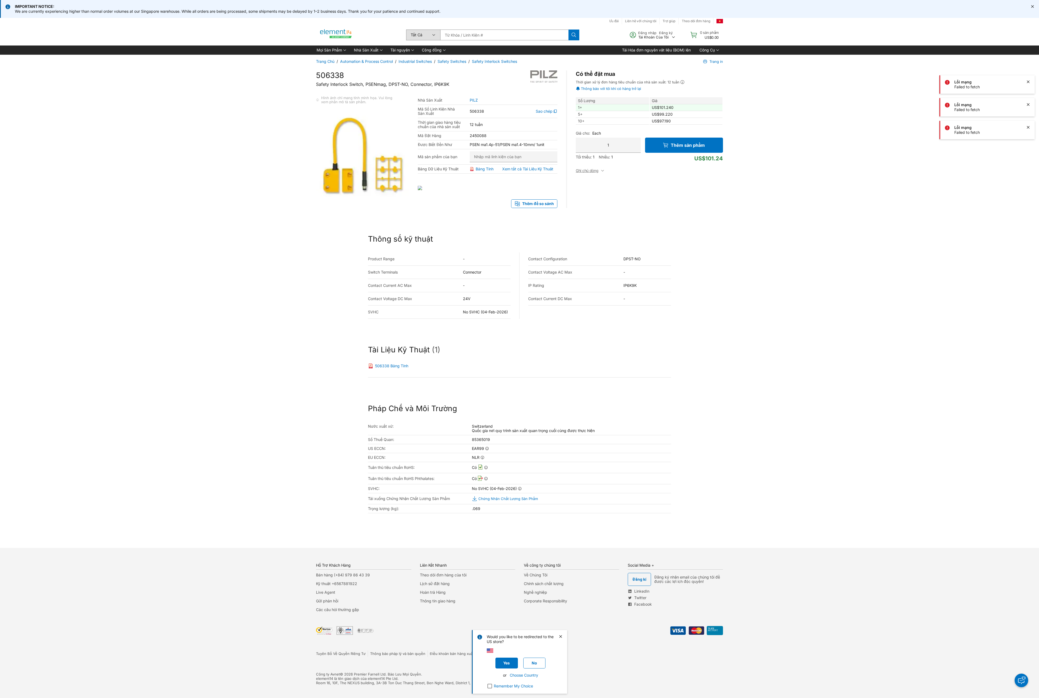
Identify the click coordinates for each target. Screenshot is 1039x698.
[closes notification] (1032, 6)
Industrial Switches (415, 61)
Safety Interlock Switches (494, 61)
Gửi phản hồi (327, 601)
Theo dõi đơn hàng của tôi (443, 575)
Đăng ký (666, 33)
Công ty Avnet (328, 674)
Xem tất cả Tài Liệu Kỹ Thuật (527, 169)
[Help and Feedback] (1021, 680)
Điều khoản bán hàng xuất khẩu (456, 653)
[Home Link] (336, 35)
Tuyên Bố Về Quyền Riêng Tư (341, 653)
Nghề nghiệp (535, 592)
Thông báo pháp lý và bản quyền (397, 653)
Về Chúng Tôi (535, 575)
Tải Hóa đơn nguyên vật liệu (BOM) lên (656, 50)
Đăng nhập (647, 33)
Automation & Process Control (366, 61)
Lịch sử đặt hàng (435, 583)
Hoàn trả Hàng (433, 592)
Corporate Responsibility (545, 601)
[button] (331, 50)
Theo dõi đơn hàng (696, 21)
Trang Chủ (325, 61)
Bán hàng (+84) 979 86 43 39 (343, 575)
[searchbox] (504, 35)
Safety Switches (452, 61)
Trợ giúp (669, 21)
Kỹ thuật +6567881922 (336, 583)
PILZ (474, 100)
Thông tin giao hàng (437, 601)
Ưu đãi (614, 21)
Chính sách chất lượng (544, 583)
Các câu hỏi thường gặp (337, 609)
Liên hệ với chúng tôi (640, 21)
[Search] (573, 35)
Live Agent (325, 592)
